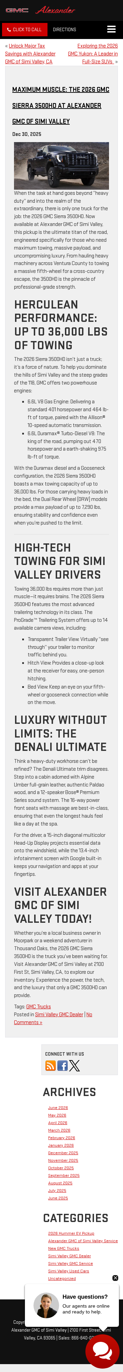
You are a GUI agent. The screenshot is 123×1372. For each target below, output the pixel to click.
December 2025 (63, 1153)
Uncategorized (62, 1278)
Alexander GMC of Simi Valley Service (83, 1241)
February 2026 (61, 1138)
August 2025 (60, 1183)
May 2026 (57, 1115)
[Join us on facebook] (62, 1065)
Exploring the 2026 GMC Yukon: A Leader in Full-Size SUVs (93, 54)
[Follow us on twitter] (74, 1065)
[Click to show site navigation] (111, 30)
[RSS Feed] (50, 1065)
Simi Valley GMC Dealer (59, 1014)
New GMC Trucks (63, 1248)
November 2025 (63, 1160)
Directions (64, 30)
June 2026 (58, 1107)
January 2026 (61, 1145)
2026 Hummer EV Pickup (71, 1233)
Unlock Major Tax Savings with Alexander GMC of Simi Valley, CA (30, 54)
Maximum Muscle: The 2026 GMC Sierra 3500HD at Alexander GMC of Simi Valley (60, 105)
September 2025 (64, 1175)
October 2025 (61, 1168)
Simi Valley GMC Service (70, 1263)
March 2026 (59, 1130)
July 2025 (57, 1190)
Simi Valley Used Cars (68, 1271)
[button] (24, 29)
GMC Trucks (38, 1007)
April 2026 (57, 1122)
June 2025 (58, 1198)
